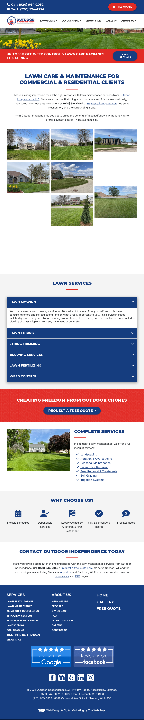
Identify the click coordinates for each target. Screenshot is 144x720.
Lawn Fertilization (20, 601)
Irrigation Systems (92, 480)
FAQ (77, 576)
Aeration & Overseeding (96, 458)
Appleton (65, 572)
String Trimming (25, 344)
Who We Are (60, 601)
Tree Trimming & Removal (23, 635)
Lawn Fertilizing (25, 365)
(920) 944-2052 (27, 4)
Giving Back (60, 611)
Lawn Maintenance (19, 606)
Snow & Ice (93, 20)
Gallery (111, 20)
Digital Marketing (74, 710)
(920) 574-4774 (27, 9)
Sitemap (111, 689)
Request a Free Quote (70, 411)
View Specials (125, 56)
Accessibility (98, 689)
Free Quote (124, 6)
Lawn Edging (22, 333)
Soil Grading (88, 475)
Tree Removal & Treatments (98, 471)
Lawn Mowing (23, 302)
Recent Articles (62, 620)
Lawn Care (47, 20)
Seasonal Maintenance (95, 463)
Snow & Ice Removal (94, 467)
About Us (127, 20)
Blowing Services (26, 355)
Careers (57, 625)
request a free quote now (102, 103)
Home (102, 595)
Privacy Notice (80, 689)
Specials (57, 606)
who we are (62, 576)
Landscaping (70, 20)
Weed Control (23, 376)
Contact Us (60, 630)
